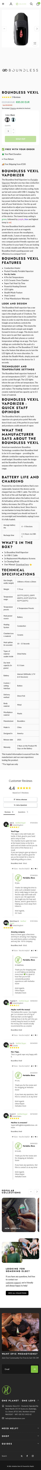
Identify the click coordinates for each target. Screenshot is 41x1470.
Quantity (8, 125)
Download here (22, 564)
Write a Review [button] (21, 799)
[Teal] (13, 120)
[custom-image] (7, 1394)
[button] (3, 4)
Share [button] (16, 869)
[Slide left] (4, 28)
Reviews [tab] (8, 812)
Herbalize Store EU (17, 1466)
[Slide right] (36, 28)
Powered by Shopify (28, 1466)
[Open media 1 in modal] (20, 29)
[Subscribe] (34, 1369)
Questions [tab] (21, 812)
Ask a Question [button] (21, 805)
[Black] (7, 120)
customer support (13, 1282)
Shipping (13, 108)
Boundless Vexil (16, 863)
